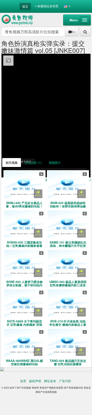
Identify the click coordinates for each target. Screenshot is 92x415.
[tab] (11, 162)
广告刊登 (65, 381)
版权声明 (35, 381)
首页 (23, 381)
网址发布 (50, 381)
